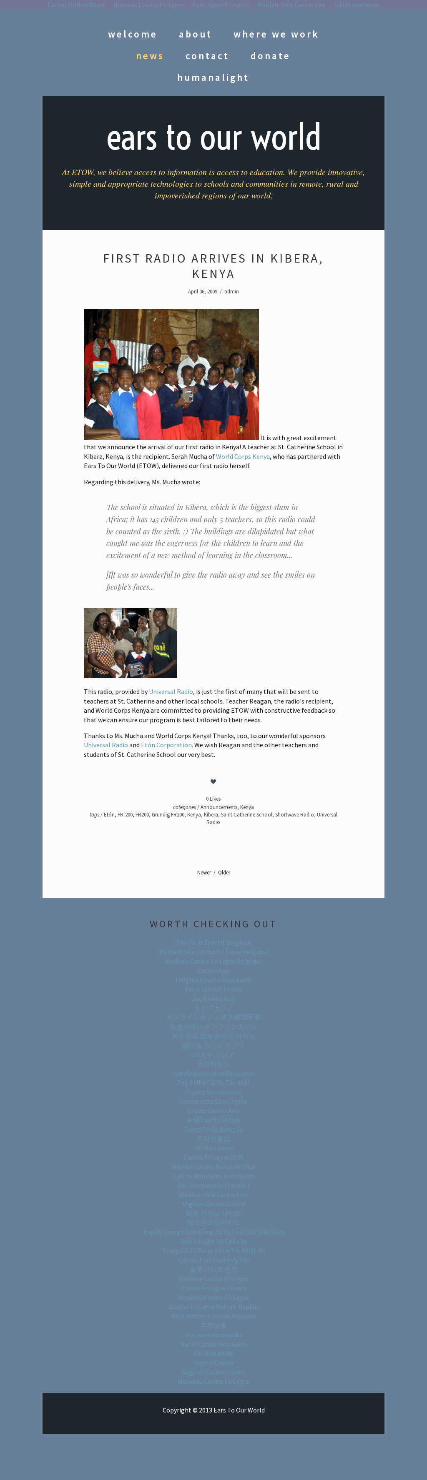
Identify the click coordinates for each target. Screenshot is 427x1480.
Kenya (247, 807)
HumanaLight (213, 77)
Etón (109, 814)
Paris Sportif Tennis (214, 989)
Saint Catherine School (246, 814)
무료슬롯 (213, 1325)
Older (224, 872)
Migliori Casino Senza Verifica (213, 1166)
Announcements (219, 807)
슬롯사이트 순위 (214, 1269)
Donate (271, 56)
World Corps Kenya (243, 456)
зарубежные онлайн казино (213, 1073)
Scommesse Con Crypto (213, 1101)
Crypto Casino (213, 1362)
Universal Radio (171, 691)
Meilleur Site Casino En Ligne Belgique (213, 951)
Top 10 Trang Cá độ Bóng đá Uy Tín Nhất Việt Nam (214, 1232)
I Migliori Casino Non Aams (214, 980)
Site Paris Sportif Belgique (213, 942)
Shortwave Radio (294, 814)
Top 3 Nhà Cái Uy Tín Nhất (214, 1082)
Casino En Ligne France (213, 1288)
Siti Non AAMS (213, 1353)
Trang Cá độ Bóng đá (213, 1129)
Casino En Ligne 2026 (214, 1157)
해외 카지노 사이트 (213, 1213)
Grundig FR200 (168, 814)
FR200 (142, 814)
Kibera (211, 814)
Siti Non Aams (213, 1148)
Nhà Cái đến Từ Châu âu (214, 1241)
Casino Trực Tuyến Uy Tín (213, 1260)
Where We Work (276, 34)
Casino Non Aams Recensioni (214, 1176)
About (195, 34)
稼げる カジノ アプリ (213, 1045)
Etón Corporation (166, 745)
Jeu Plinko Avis (213, 998)
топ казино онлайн (214, 1334)
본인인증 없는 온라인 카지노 (214, 1036)
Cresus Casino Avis (213, 1110)
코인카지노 (213, 1063)
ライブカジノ (213, 1008)
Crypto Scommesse (213, 1092)
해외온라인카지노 (213, 1222)
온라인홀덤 (213, 1138)
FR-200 (125, 814)
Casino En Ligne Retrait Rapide (214, 1306)
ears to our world (213, 137)
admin (231, 291)
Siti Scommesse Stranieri (213, 1185)
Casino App (213, 970)
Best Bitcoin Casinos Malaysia (213, 1316)
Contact (207, 56)
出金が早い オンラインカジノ (214, 1026)
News (150, 56)
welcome (133, 34)
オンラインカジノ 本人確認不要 (213, 1017)
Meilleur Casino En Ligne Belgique (213, 961)
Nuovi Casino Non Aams (213, 1344)
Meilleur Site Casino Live (213, 1194)
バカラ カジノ (213, 1054)
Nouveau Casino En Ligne (213, 1297)
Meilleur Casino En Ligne (214, 1279)
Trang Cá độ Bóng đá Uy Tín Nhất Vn (213, 1250)
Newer (204, 872)
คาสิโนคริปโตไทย (213, 1120)
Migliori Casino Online (213, 1204)
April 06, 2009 (202, 291)
